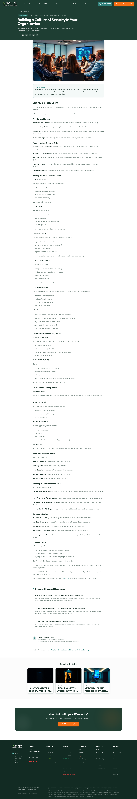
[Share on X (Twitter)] (26, 35)
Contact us (65, 578)
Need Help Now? (33, 761)
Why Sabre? (75, 4)
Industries (87, 4)
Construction (99, 756)
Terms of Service (31, 789)
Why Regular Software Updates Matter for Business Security (68, 650)
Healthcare (99, 750)
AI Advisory (66, 762)
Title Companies (100, 768)
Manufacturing (100, 759)
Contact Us (116, 774)
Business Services (29, 4)
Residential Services (45, 4)
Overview (48, 750)
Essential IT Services (68, 750)
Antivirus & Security (51, 762)
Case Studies (99, 771)
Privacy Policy (21, 789)
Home (114, 750)
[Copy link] (37, 35)
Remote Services (50, 756)
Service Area (116, 765)
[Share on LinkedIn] (23, 35)
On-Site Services (50, 753)
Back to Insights (24, 11)
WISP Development (84, 753)
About (114, 759)
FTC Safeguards (83, 750)
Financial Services (100, 762)
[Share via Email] (33, 35)
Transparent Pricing (62, 4)
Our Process (116, 762)
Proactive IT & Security (69, 756)
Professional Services (101, 753)
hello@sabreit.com (34, 752)
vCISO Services (67, 759)
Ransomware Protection (69, 774)
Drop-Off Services (50, 759)
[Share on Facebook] (30, 35)
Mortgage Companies (102, 765)
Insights (115, 768)
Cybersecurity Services (69, 753)
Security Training (83, 762)
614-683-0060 (33, 757)
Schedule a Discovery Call (68, 724)
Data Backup (82, 759)
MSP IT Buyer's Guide (118, 771)
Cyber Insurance (83, 756)
